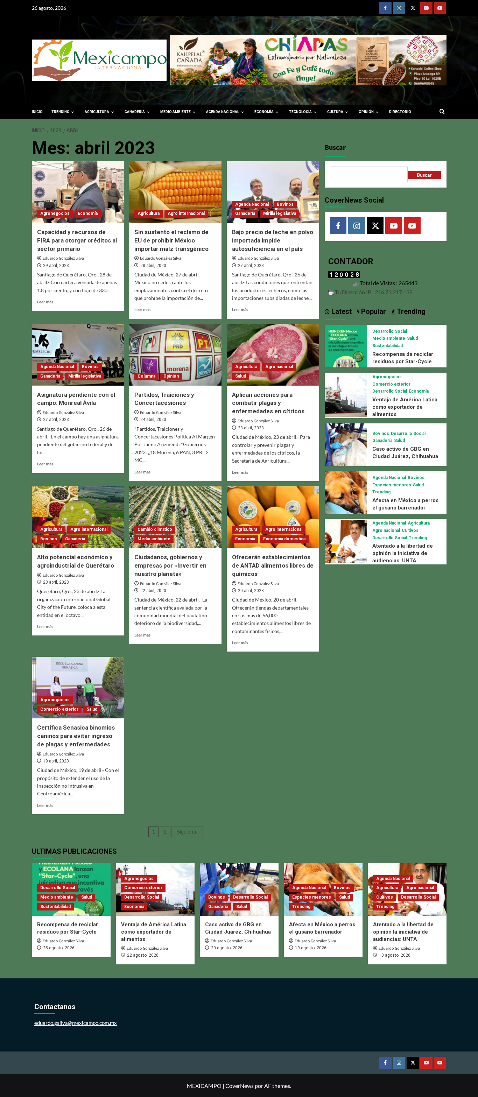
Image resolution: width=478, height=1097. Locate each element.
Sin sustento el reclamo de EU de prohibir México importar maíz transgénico (171, 240)
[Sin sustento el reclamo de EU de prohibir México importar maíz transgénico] (175, 192)
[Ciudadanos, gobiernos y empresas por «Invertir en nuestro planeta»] (175, 517)
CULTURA (335, 112)
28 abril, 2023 (153, 265)
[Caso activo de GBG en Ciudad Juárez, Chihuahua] (346, 444)
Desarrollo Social (389, 331)
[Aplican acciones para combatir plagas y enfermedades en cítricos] (273, 355)
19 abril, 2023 (56, 761)
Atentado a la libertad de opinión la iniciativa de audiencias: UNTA (402, 553)
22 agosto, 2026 (143, 955)
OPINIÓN (366, 112)
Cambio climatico (155, 529)
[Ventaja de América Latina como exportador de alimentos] (346, 394)
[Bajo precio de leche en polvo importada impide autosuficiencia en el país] (273, 192)
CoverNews (239, 1085)
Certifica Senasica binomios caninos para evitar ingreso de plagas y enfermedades (76, 736)
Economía (88, 213)
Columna (146, 376)
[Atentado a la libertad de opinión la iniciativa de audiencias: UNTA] (346, 540)
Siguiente (187, 832)
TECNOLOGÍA (300, 112)
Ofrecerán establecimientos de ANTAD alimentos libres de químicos (273, 565)
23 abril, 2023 (251, 428)
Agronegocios (55, 213)
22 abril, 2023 (153, 590)
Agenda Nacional (252, 204)
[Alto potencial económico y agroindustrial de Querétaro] (78, 517)
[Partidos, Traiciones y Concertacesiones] (175, 355)
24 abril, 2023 (153, 419)
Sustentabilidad (387, 345)
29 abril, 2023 (56, 265)
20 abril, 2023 (251, 590)
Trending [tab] (410, 311)
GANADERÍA (135, 112)
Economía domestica (284, 538)
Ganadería (245, 213)
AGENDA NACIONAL (222, 112)
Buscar (335, 148)
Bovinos (285, 204)
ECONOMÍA (264, 112)
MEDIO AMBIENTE (175, 112)
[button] (442, 112)
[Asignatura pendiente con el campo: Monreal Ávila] (78, 355)
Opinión (171, 376)
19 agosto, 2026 (310, 947)
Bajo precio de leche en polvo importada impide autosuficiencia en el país (272, 240)
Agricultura (149, 213)
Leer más (45, 301)
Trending (381, 492)
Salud (240, 376)
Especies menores (391, 485)
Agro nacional (279, 366)
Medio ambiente (154, 538)
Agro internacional (186, 213)
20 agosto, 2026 (226, 947)
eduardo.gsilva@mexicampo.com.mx (75, 1023)
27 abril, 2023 (251, 265)
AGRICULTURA (97, 112)
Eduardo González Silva (63, 258)
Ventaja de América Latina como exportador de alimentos (404, 406)
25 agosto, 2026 (59, 947)
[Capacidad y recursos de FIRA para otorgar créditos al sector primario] (78, 192)
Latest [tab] (341, 311)
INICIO (37, 112)
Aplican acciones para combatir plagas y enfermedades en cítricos (268, 403)
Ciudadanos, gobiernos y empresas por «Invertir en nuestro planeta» (170, 565)
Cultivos (410, 530)
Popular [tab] (372, 311)
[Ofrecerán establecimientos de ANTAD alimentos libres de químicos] (273, 517)
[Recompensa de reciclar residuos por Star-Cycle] (346, 345)
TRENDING (60, 112)
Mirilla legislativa (279, 213)
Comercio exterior (59, 709)
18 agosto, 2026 (394, 955)
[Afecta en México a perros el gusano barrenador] (346, 491)
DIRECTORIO (400, 112)
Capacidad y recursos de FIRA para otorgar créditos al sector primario (77, 240)
